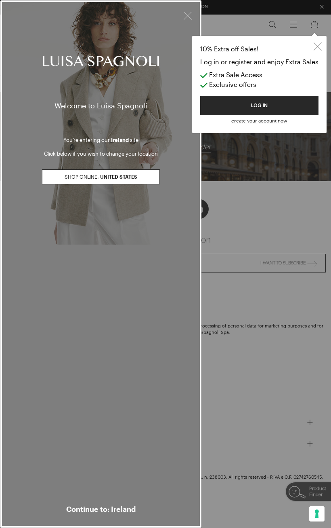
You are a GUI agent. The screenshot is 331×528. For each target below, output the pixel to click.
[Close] (188, 14)
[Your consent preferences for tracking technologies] (317, 514)
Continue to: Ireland (101, 509)
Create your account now (259, 120)
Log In (259, 105)
